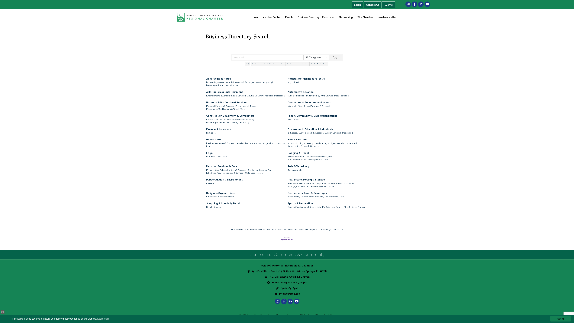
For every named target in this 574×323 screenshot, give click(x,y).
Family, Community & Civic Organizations (312, 115)
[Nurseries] (314, 146)
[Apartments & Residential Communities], (336, 183)
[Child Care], (250, 173)
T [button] (308, 64)
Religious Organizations (220, 193)
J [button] (278, 64)
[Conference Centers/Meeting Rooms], (305, 159)
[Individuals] (347, 133)
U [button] (311, 64)
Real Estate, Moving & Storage (306, 179)
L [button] (284, 64)
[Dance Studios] (358, 207)
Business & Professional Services (226, 102)
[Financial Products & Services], (220, 106)
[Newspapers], (212, 85)
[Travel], (331, 156)
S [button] (305, 64)
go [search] (336, 57)
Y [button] (323, 64)
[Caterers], (319, 196)
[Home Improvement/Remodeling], (222, 122)
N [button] (290, 64)
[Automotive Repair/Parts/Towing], (304, 96)
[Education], (293, 133)
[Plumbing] (245, 122)
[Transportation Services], (316, 156)
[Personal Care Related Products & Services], (226, 170)
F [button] (267, 64)
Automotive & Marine (301, 92)
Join (255, 17)
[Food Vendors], (332, 196)
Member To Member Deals (290, 229)
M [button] (287, 64)
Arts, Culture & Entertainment (224, 92)
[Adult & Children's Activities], (260, 96)
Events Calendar (257, 229)
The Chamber (365, 17)
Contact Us (372, 4)
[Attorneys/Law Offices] (217, 156)
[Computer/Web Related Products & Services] (309, 106)
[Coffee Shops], (307, 196)
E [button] (264, 64)
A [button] (252, 64)
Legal (209, 153)
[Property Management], (317, 186)
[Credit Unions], (242, 106)
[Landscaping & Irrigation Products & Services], (336, 143)
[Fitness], (231, 143)
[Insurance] (211, 133)
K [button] (281, 64)
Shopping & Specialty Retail (223, 203)
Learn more (103, 318)
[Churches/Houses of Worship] (220, 196)
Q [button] (299, 64)
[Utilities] (210, 183)
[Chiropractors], (279, 143)
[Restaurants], (294, 196)
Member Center (271, 17)
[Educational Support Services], (327, 133)
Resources (328, 17)
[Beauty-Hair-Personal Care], (260, 170)
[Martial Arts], (316, 207)
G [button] (270, 64)
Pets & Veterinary (298, 166)
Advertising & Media (218, 78)
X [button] (320, 64)
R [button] (302, 64)
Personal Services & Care (221, 166)
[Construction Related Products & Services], (225, 119)
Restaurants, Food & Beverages (307, 193)
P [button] (296, 64)
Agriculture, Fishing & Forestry (306, 78)
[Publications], (226, 85)
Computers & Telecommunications (309, 102)
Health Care (213, 139)
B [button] (255, 64)
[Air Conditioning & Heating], (301, 143)
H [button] (273, 64)
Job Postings (325, 229)
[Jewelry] (217, 207)
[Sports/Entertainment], (298, 207)
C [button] (258, 64)
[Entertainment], (213, 96)
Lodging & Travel (298, 153)
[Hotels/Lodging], (296, 156)
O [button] (293, 64)
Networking (346, 17)
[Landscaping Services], (298, 146)
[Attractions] (279, 96)
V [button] (314, 64)
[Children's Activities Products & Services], (225, 173)
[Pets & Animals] (295, 170)
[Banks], (253, 106)
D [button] (261, 64)
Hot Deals (271, 229)
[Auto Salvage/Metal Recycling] (334, 96)
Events (388, 4)
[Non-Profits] (293, 119)
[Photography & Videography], (259, 82)
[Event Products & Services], (233, 96)
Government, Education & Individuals (310, 129)
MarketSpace (311, 229)
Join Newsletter (387, 17)
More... (236, 85)
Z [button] (326, 64)
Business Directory (309, 17)
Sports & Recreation (300, 203)
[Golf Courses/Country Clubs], (336, 207)
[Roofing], (250, 119)
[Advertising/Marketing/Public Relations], (225, 82)
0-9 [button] (247, 64)
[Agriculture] (293, 82)
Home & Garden (297, 139)
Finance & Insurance (218, 129)
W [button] (317, 64)
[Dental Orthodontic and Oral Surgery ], (253, 143)
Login (357, 4)
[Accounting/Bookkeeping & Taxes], (222, 109)
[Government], (305, 133)
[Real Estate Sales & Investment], (302, 183)
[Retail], (209, 207)
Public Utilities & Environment (224, 179)
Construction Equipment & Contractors (230, 115)
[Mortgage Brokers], (297, 186)
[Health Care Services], (216, 143)
